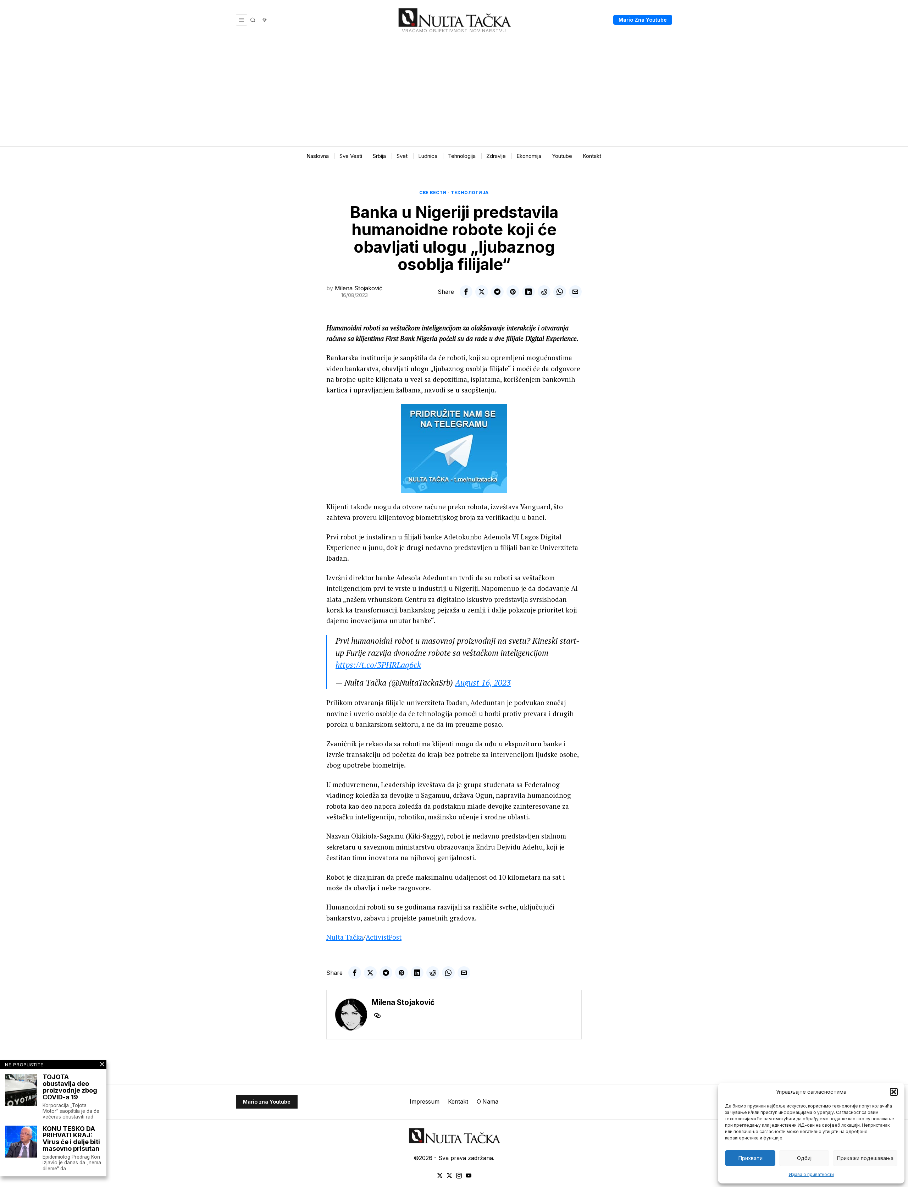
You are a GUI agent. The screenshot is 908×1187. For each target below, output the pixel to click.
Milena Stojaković (358, 288)
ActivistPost (384, 937)
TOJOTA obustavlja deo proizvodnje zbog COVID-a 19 (70, 1087)
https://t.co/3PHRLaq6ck (378, 664)
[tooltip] (466, 291)
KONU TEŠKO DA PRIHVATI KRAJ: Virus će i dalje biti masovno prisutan (71, 1139)
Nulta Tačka (344, 937)
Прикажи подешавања (865, 1158)
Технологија (470, 192)
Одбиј (804, 1158)
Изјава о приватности (811, 1174)
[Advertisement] (454, 93)
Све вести (433, 192)
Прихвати (750, 1158)
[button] (893, 1091)
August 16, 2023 (483, 682)
